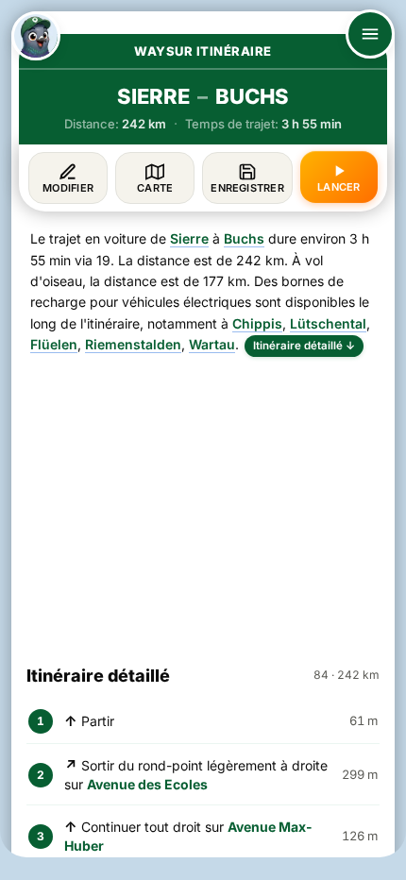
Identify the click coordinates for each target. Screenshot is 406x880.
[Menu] (370, 34)
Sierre (189, 238)
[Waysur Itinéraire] (35, 35)
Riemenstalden (133, 344)
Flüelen (53, 344)
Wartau (212, 344)
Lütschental (328, 323)
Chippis (257, 323)
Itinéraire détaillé (304, 345)
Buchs (244, 238)
